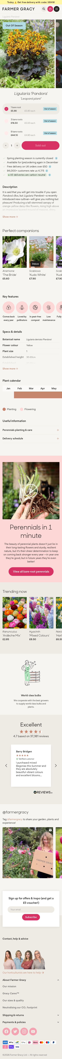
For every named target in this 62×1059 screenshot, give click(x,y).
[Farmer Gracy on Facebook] (6, 1031)
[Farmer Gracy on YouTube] (33, 1031)
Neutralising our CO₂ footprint (20, 1007)
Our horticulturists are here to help (22, 972)
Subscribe (31, 917)
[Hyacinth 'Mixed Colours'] (41, 613)
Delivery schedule (13, 438)
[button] (56, 9)
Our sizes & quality (13, 1000)
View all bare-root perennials (31, 571)
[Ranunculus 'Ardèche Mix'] (15, 613)
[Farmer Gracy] (19, 9)
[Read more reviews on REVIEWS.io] (43, 793)
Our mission (9, 986)
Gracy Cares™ (11, 993)
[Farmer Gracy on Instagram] (24, 1031)
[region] (31, 765)
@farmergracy (14, 819)
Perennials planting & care (17, 429)
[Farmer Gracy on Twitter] (15, 1031)
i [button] (56, 158)
